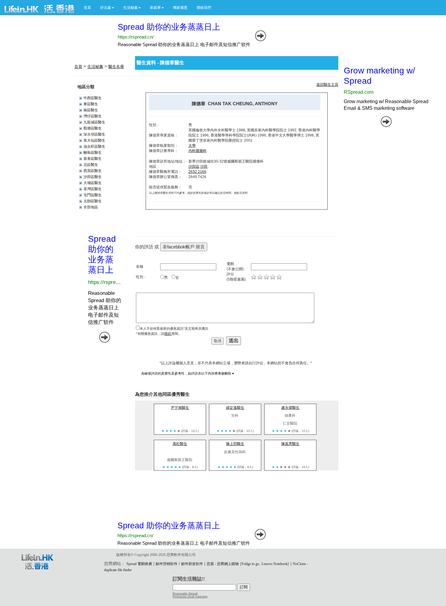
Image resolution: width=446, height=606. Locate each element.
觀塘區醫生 (92, 128)
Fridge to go (250, 564)
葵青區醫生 (92, 159)
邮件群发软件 (192, 564)
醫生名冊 (116, 66)
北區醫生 (90, 165)
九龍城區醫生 (94, 122)
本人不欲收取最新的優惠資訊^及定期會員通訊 (174, 328)
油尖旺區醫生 (94, 146)
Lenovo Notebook (275, 564)
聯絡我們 (204, 7)
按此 (167, 334)
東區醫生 (90, 104)
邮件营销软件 (166, 564)
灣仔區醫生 (92, 116)
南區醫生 (90, 110)
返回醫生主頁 (327, 84)
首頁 (87, 7)
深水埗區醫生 (94, 134)
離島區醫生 (92, 152)
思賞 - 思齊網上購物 (223, 564)
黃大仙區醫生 (94, 140)
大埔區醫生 (92, 183)
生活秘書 (95, 66)
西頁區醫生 (92, 171)
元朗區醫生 (92, 201)
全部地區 (90, 207)
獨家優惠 (180, 7)
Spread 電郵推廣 (139, 564)
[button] (107, 7)
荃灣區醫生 (92, 189)
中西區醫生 (92, 98)
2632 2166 (197, 172)
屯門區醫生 (92, 195)
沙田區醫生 (92, 177)
